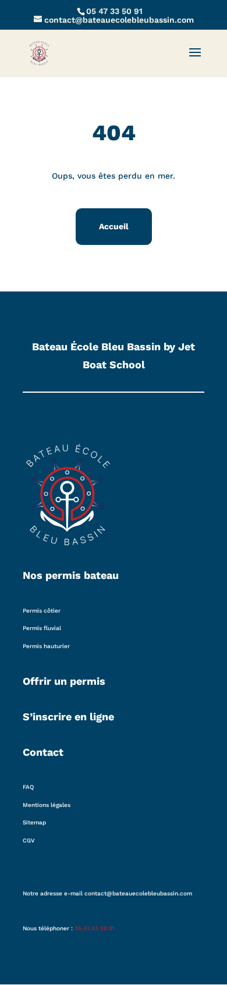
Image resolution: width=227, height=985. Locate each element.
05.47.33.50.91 (95, 928)
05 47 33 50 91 (114, 11)
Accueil (114, 226)
